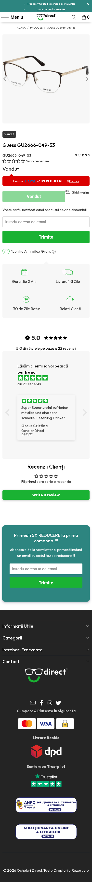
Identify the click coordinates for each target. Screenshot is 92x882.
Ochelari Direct (29, 870)
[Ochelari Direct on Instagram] (50, 703)
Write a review (46, 494)
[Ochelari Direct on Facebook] (41, 703)
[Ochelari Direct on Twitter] (58, 703)
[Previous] (5, 78)
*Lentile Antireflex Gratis (31, 251)
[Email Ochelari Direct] (33, 703)
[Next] (87, 78)
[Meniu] (3, 17)
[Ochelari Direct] (46, 17)
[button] (13, 161)
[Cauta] (74, 17)
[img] (48, 378)
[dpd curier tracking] (46, 757)
